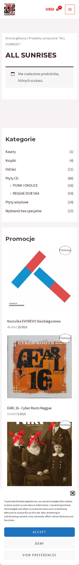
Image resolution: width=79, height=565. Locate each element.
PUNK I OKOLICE (25, 185)
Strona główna (15, 38)
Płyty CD (11, 178)
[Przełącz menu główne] (70, 9)
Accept (39, 532)
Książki (10, 160)
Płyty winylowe (16, 202)
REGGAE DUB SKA (26, 193)
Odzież (10, 169)
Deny (39, 544)
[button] (73, 493)
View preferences (39, 555)
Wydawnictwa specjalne (23, 211)
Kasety (10, 151)
